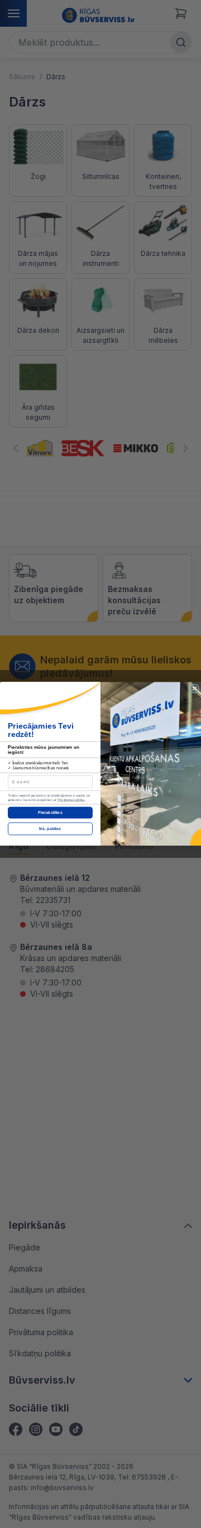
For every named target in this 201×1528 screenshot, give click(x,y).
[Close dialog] (194, 688)
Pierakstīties (50, 813)
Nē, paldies (50, 829)
